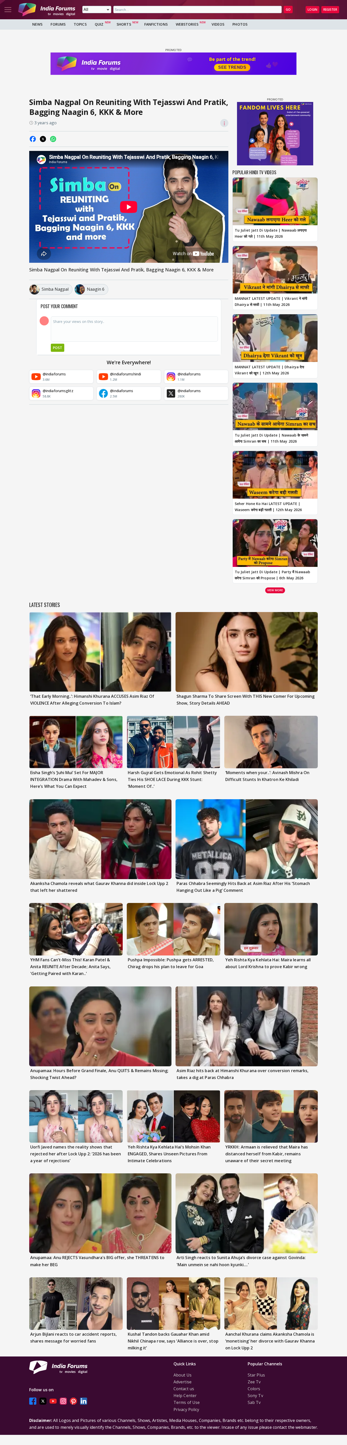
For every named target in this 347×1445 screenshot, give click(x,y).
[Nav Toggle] (8, 10)
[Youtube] (53, 1401)
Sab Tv (254, 1402)
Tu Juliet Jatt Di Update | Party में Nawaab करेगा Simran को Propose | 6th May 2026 (272, 574)
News (37, 24)
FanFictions (156, 24)
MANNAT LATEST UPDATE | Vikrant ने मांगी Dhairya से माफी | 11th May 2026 (271, 301)
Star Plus (256, 1375)
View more (275, 590)
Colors (254, 1388)
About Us (183, 1375)
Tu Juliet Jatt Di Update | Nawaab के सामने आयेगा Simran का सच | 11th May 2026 (271, 438)
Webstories (187, 24)
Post (57, 347)
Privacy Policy (186, 1409)
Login (312, 9)
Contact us (184, 1388)
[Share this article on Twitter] (42, 139)
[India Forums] (46, 9)
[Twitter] (42, 1401)
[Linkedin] (83, 1401)
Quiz (99, 24)
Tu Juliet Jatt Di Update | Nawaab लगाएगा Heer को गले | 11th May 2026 (271, 233)
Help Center (185, 1395)
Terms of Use (187, 1402)
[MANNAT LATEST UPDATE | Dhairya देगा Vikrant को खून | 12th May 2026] (275, 338)
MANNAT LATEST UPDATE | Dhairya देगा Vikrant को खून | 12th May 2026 (269, 369)
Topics (80, 24)
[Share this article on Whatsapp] (53, 139)
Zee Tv (254, 1382)
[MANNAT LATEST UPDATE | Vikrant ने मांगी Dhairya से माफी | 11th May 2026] (275, 270)
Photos (239, 24)
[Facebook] (32, 1401)
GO (288, 9)
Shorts (124, 24)
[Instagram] (63, 1401)
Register (330, 9)
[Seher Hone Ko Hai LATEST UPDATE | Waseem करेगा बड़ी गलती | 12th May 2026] (275, 475)
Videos (218, 24)
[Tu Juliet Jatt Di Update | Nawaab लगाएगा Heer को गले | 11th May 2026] (275, 201)
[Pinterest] (73, 1401)
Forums (58, 24)
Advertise (183, 1382)
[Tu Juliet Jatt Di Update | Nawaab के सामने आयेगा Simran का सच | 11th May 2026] (275, 406)
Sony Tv (255, 1395)
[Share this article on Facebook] (32, 139)
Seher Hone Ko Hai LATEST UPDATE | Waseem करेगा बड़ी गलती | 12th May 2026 (268, 506)
